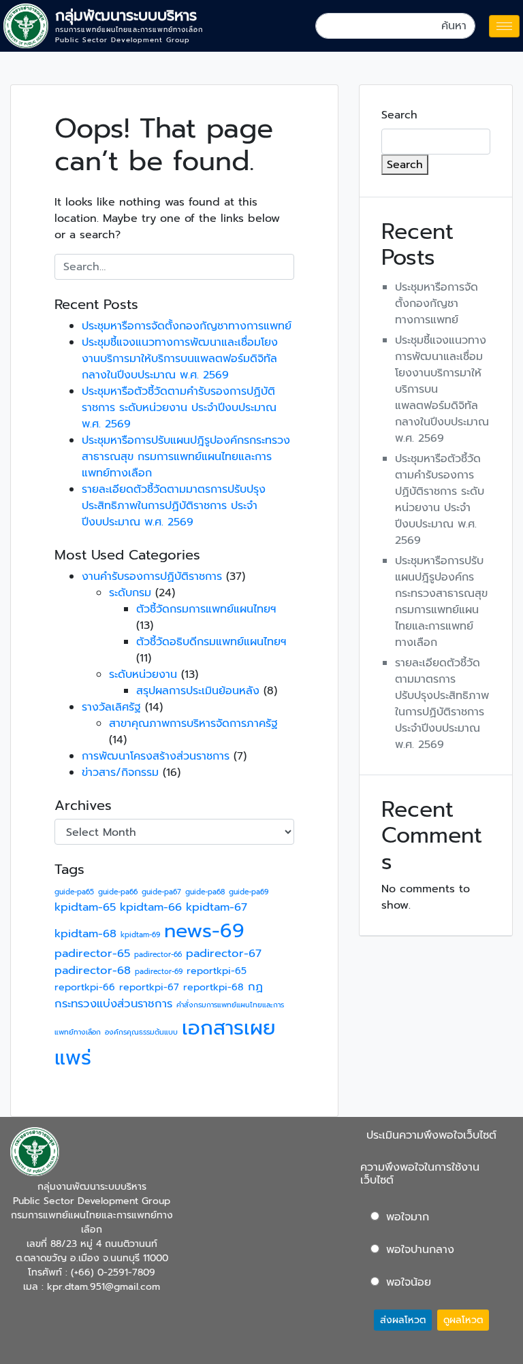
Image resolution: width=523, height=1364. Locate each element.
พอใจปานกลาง (420, 1249)
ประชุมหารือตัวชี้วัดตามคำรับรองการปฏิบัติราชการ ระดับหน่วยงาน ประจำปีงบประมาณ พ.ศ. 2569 (179, 407)
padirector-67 (224, 953)
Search (399, 115)
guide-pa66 (118, 891)
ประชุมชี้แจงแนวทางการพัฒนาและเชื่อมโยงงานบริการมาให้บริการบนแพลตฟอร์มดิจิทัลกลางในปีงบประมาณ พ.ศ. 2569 (180, 358)
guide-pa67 (161, 891)
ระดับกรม (130, 593)
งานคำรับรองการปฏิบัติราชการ (152, 576)
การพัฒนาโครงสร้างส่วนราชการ (155, 756)
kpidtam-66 (151, 906)
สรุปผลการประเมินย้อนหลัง (197, 691)
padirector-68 (92, 970)
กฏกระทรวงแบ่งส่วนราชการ (158, 995)
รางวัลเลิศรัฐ (111, 707)
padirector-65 (92, 953)
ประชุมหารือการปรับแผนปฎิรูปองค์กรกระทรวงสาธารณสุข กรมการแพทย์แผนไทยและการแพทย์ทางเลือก (186, 456)
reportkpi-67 (149, 987)
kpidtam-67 (216, 906)
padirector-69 (159, 971)
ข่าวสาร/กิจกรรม (120, 772)
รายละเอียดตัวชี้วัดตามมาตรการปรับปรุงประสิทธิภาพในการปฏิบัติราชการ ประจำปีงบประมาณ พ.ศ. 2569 (174, 505)
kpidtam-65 (85, 906)
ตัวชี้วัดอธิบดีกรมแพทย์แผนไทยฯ (211, 642)
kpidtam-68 (85, 933)
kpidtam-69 (140, 934)
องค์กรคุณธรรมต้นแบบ (141, 1031)
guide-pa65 (74, 891)
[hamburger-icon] (504, 26)
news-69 (204, 930)
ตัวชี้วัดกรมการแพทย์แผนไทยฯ (206, 609)
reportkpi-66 (84, 987)
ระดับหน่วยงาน (143, 674)
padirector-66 (158, 954)
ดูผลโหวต (463, 1320)
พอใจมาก (407, 1217)
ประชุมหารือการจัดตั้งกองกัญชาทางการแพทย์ (186, 326)
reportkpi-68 (213, 987)
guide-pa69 (248, 891)
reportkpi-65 (217, 971)
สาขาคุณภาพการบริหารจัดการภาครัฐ (193, 723)
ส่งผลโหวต (403, 1320)
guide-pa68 (205, 891)
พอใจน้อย (408, 1282)
